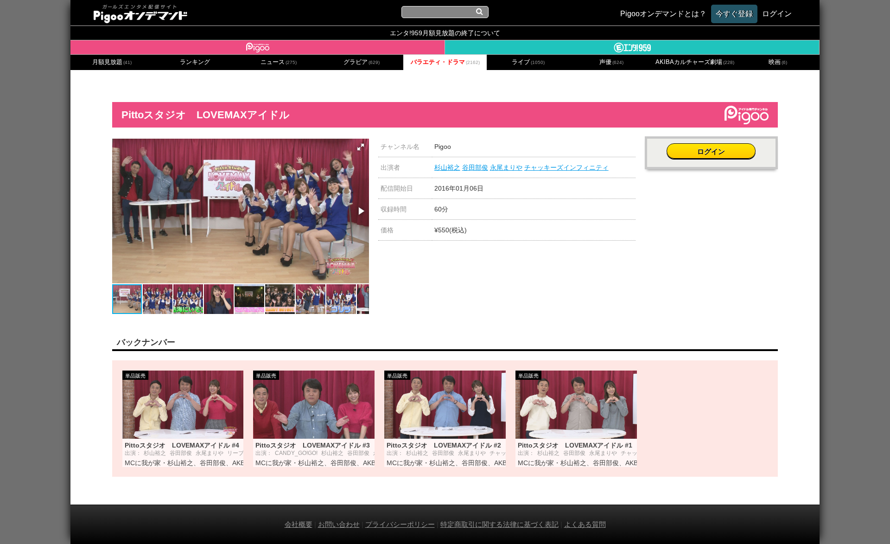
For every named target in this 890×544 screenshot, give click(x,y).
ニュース (279, 62)
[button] (360, 147)
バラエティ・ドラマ (445, 62)
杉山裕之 (447, 167)
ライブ (528, 62)
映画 (778, 62)
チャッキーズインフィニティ (566, 167)
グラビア (361, 62)
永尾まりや (506, 167)
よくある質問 (585, 524)
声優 (611, 62)
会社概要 (298, 524)
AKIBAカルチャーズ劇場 (694, 62)
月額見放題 (112, 62)
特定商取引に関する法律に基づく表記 (499, 524)
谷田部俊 (475, 167)
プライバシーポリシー (400, 524)
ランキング (195, 62)
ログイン (711, 151)
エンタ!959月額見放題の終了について (445, 33)
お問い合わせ (339, 524)
